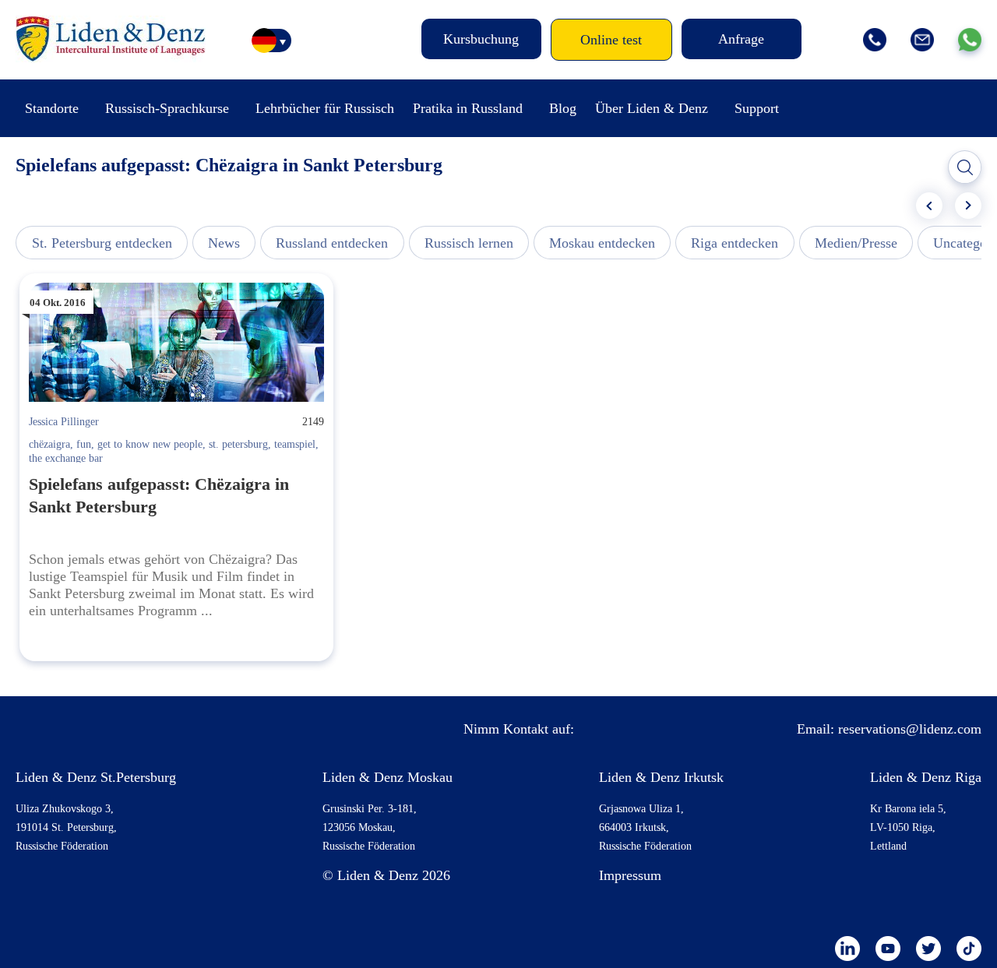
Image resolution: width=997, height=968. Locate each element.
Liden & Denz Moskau (387, 777)
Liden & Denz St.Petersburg (96, 777)
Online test (611, 40)
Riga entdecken (734, 243)
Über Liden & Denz (651, 108)
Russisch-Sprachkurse (167, 108)
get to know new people (150, 444)
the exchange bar (66, 458)
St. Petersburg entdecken (102, 243)
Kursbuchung (481, 39)
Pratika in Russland (468, 108)
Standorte (52, 108)
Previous (929, 205)
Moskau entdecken (602, 243)
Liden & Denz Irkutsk (661, 777)
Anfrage (741, 39)
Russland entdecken (332, 243)
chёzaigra (49, 444)
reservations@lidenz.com (909, 729)
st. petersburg (238, 444)
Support (757, 108)
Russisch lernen (469, 243)
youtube (887, 948)
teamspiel (294, 444)
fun (83, 444)
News (224, 243)
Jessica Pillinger (64, 422)
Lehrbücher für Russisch (324, 108)
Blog (562, 108)
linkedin (847, 948)
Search (965, 167)
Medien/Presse (856, 243)
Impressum (630, 875)
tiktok (968, 948)
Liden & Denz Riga (925, 777)
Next (968, 205)
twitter (928, 948)
